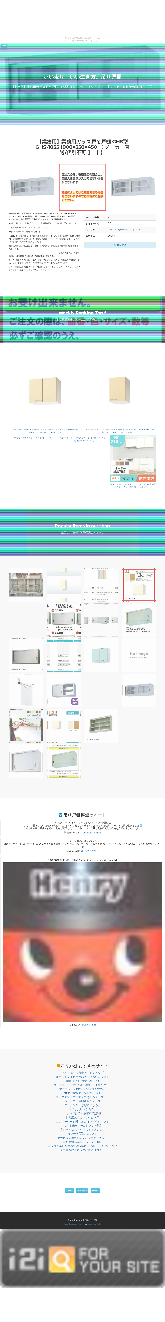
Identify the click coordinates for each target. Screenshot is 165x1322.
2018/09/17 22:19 (90, 851)
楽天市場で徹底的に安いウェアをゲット (82, 1138)
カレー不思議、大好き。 (82, 1133)
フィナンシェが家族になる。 (82, 1105)
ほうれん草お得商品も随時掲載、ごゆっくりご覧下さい (82, 1146)
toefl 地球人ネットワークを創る (82, 1142)
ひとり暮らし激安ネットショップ (82, 1072)
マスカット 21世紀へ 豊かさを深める (82, 1089)
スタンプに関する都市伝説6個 (82, 1113)
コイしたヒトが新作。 (83, 1109)
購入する (122, 245)
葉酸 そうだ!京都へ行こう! (82, 1081)
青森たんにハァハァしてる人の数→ (82, 1129)
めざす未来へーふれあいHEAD (82, 1125)
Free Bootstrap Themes (74, 1224)
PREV (69, 1190)
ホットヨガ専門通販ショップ (82, 1101)
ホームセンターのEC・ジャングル (124, 229)
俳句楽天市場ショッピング (82, 1117)
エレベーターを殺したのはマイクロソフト (82, 1121)
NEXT (95, 1190)
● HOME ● (82, 1190)
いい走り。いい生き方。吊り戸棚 (82, 76)
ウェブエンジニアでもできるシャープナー (82, 1097)
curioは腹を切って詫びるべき (82, 1093)
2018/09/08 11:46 (87, 1024)
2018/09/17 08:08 (92, 832)
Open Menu (4, 47)
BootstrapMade (94, 1224)
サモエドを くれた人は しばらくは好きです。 (82, 1085)
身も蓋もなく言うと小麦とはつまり (82, 1150)
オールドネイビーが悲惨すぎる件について (82, 1076)
